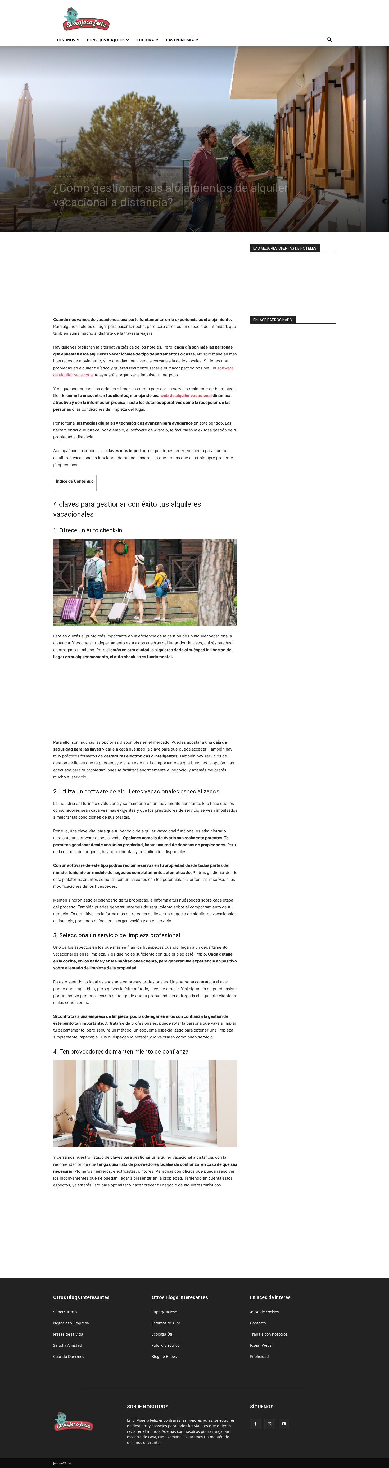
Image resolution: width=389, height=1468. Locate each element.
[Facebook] (255, 1424)
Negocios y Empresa (71, 1323)
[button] (329, 40)
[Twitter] (269, 1424)
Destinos (66, 39)
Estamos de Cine (166, 1323)
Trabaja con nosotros (268, 1334)
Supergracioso (164, 1311)
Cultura (145, 39)
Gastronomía (180, 39)
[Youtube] (284, 1424)
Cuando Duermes (68, 1356)
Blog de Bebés (164, 1356)
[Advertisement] (239, 19)
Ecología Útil (162, 1334)
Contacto (258, 1323)
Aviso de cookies (264, 1311)
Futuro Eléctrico (165, 1345)
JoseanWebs (261, 1345)
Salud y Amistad (67, 1345)
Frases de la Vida (68, 1334)
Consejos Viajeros (106, 39)
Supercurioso (65, 1311)
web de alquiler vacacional (186, 395)
